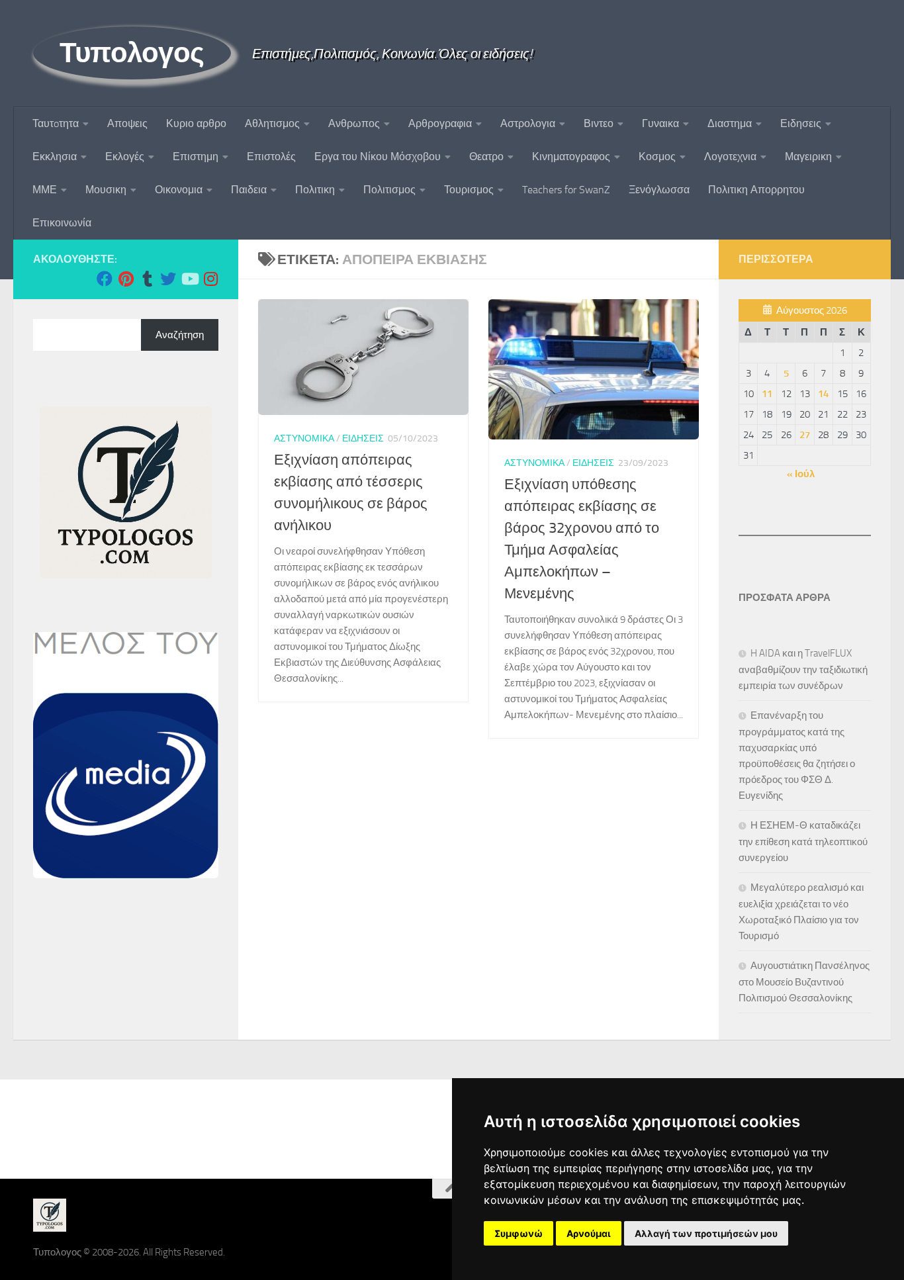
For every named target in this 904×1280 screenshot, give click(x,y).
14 (823, 394)
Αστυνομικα (304, 438)
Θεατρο (486, 156)
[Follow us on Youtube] (189, 279)
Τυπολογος (132, 52)
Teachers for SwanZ (566, 189)
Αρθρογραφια (440, 123)
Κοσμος (657, 156)
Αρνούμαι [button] (588, 1233)
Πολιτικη (315, 189)
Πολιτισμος (389, 189)
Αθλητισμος (272, 123)
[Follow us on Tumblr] (147, 279)
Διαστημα (729, 123)
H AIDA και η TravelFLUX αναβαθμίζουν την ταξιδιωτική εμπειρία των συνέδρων (803, 669)
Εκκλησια (54, 156)
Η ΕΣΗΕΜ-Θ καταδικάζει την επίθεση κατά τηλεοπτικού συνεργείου (803, 841)
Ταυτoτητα (55, 123)
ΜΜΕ (44, 189)
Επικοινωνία (61, 222)
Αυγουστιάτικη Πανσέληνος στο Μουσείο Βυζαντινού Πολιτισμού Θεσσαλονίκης (804, 982)
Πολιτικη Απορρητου (756, 189)
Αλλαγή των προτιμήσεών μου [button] (706, 1233)
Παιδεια (249, 189)
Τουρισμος (469, 189)
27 (804, 435)
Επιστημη (195, 156)
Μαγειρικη (808, 156)
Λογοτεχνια (730, 156)
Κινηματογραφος (571, 156)
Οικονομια (179, 189)
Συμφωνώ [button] (518, 1233)
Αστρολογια (527, 123)
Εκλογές (124, 156)
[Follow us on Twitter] (168, 279)
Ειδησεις (800, 123)
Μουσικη (105, 189)
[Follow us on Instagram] (210, 279)
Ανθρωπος (354, 123)
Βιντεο (598, 123)
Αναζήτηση (180, 335)
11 (767, 394)
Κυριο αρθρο (196, 123)
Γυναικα (660, 123)
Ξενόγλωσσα (659, 189)
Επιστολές (271, 156)
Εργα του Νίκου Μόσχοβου (377, 156)
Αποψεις (127, 123)
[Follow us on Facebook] (105, 279)
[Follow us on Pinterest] (126, 279)
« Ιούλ (801, 474)
